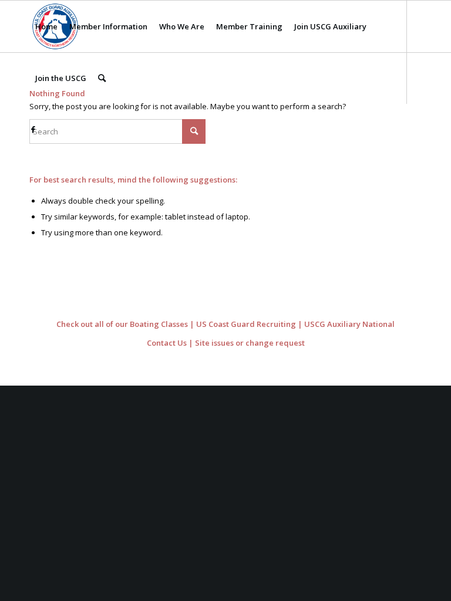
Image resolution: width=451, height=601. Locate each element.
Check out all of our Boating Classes (122, 324)
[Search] (102, 78)
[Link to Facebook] (33, 129)
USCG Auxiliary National (349, 324)
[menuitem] (46, 26)
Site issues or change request (250, 342)
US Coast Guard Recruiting (246, 324)
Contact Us (167, 342)
